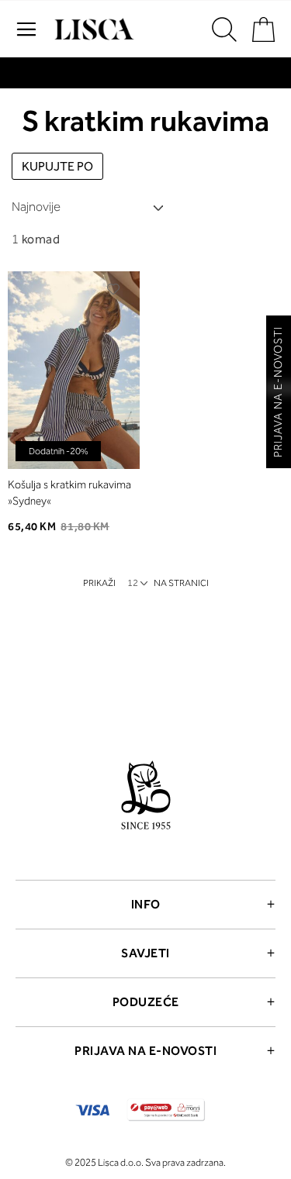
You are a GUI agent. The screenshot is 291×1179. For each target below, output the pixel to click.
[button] (113, 289)
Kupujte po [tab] (57, 166)
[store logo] (92, 29)
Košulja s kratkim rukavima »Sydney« (69, 493)
